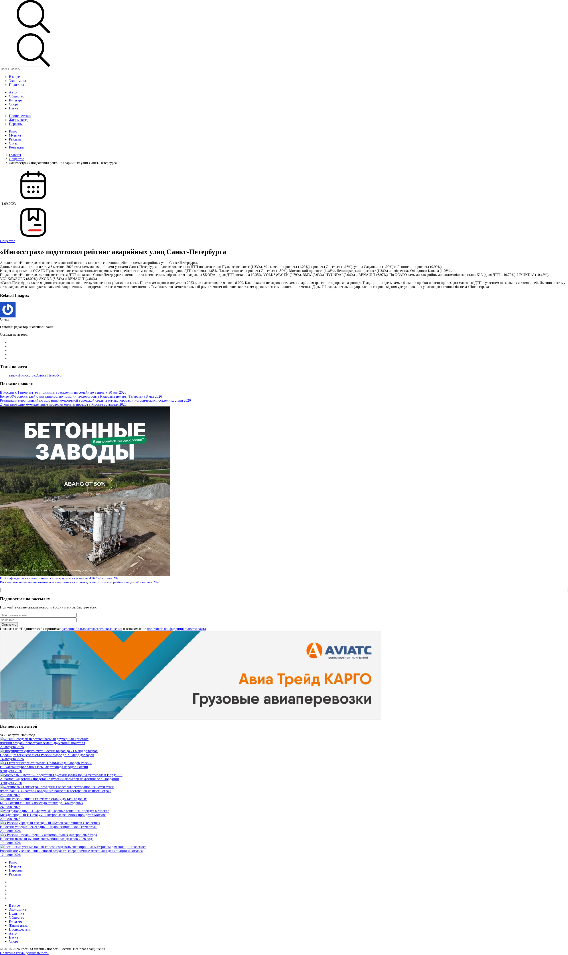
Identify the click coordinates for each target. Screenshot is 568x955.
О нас (13, 143)
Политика (16, 85)
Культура (15, 100)
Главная (15, 155)
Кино (13, 131)
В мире (14, 77)
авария (14, 375)
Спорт (13, 104)
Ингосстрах (28, 375)
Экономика (17, 81)
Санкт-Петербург (50, 375)
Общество (16, 96)
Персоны (16, 124)
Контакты (16, 147)
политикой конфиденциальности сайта (176, 629)
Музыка (15, 135)
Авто (13, 92)
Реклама (15, 139)
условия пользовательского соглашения (92, 629)
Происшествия (20, 116)
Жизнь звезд (18, 120)
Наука (13, 108)
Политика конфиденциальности (24, 953)
